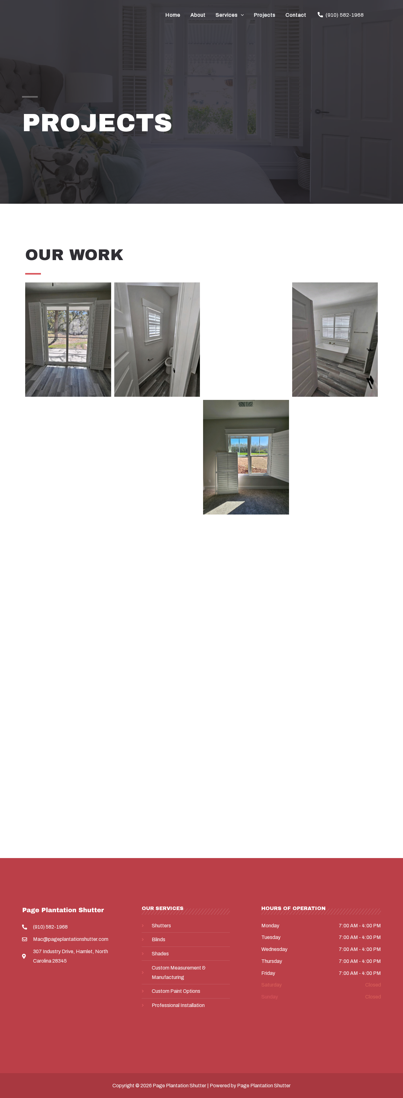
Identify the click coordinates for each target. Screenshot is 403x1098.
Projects (264, 15)
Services (227, 15)
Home (172, 15)
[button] (241, 15)
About (198, 15)
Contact (296, 15)
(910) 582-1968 (345, 15)
